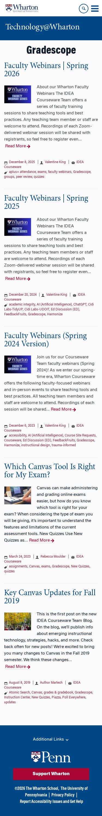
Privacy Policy (63, 795)
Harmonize (55, 314)
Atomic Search (19, 692)
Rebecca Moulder (53, 556)
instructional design (35, 445)
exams (42, 172)
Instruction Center (17, 697)
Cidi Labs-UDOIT (36, 309)
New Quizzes (80, 566)
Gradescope (82, 172)
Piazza (56, 697)
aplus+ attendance (22, 172)
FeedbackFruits (15, 314)
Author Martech (51, 682)
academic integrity (22, 304)
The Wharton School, (42, 789)
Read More (15, 146)
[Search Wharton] (83, 8)
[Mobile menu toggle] (95, 9)
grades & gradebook (58, 692)
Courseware (12, 440)
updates (10, 702)
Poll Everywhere (73, 697)
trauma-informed (64, 445)
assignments (18, 566)
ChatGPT (79, 304)
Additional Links (49, 739)
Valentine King (56, 162)
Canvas (34, 566)
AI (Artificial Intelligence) (54, 304)
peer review (24, 177)
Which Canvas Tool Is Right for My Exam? (49, 471)
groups (9, 177)
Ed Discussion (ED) (65, 309)
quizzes (39, 177)
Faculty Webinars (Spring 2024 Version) (45, 340)
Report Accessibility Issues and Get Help (51, 802)
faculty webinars (60, 172)
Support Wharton (51, 774)
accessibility (17, 435)
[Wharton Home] (21, 8)
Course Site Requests (80, 435)
